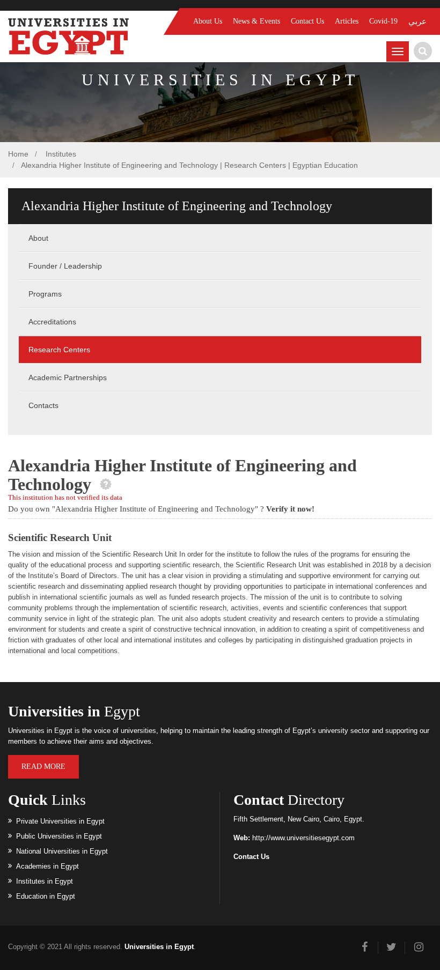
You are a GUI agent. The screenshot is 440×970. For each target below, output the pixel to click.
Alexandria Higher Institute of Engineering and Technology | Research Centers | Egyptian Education (189, 165)
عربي (417, 21)
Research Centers (59, 349)
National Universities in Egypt (62, 851)
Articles (346, 21)
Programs (45, 294)
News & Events (256, 21)
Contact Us (307, 21)
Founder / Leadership (65, 266)
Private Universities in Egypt (60, 821)
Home (18, 154)
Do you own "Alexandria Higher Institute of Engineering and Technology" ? (161, 509)
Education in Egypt (45, 896)
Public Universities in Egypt (59, 836)
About (38, 238)
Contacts (43, 405)
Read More (43, 766)
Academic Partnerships (67, 377)
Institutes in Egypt (44, 881)
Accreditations (52, 321)
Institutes (59, 154)
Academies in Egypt (47, 866)
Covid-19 (383, 21)
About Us (207, 21)
